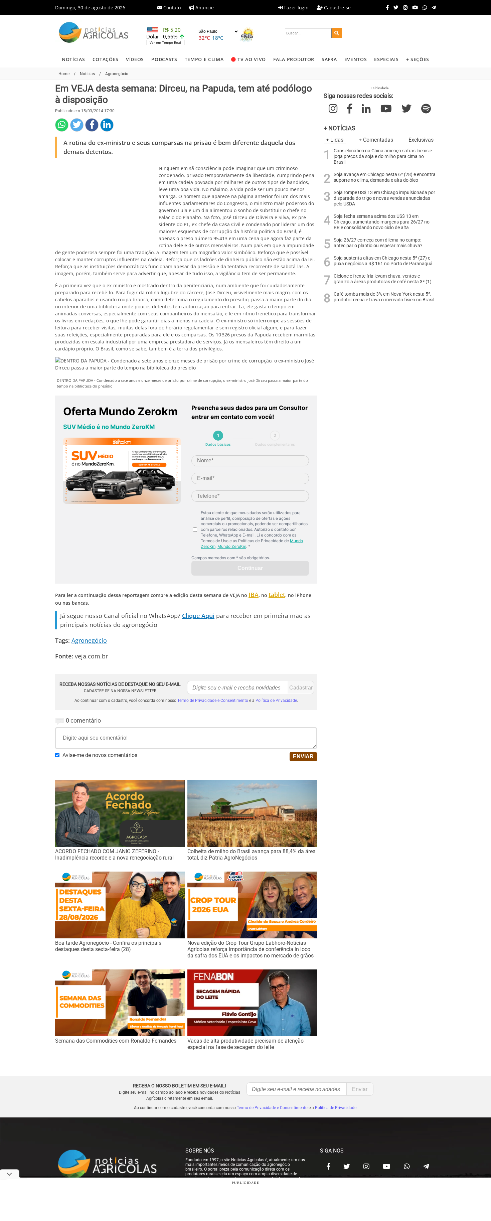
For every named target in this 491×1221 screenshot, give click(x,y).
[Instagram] (403, 7)
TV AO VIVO (251, 59)
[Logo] (93, 33)
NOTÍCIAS (73, 59)
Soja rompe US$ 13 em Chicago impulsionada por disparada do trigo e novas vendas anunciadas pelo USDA (384, 198)
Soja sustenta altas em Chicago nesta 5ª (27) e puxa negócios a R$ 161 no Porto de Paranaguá (383, 261)
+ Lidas (334, 140)
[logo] (113, 1165)
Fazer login (296, 7)
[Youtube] (413, 7)
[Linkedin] (107, 125)
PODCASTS (164, 59)
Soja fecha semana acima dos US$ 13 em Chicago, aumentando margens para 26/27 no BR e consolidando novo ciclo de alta (382, 222)
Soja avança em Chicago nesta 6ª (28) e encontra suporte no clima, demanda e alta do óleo (385, 177)
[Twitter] (394, 7)
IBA (254, 595)
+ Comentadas (376, 140)
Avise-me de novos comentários (99, 755)
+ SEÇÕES (417, 59)
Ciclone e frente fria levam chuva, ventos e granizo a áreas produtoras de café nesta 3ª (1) (383, 279)
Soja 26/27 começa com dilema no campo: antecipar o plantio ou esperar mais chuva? (378, 243)
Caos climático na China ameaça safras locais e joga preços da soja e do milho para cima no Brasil (383, 156)
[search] (337, 33)
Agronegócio (89, 640)
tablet (277, 595)
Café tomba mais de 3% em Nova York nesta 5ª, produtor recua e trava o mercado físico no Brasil (384, 297)
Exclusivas (421, 140)
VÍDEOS (135, 59)
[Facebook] (386, 7)
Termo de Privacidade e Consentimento (212, 700)
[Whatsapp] (423, 7)
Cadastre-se (337, 7)
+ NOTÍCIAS (339, 128)
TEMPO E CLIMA (204, 59)
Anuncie (204, 7)
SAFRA (329, 59)
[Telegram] (432, 7)
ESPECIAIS (386, 59)
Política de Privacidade (276, 700)
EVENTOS (355, 59)
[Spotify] (426, 109)
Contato (171, 7)
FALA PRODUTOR (293, 59)
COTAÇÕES (106, 59)
